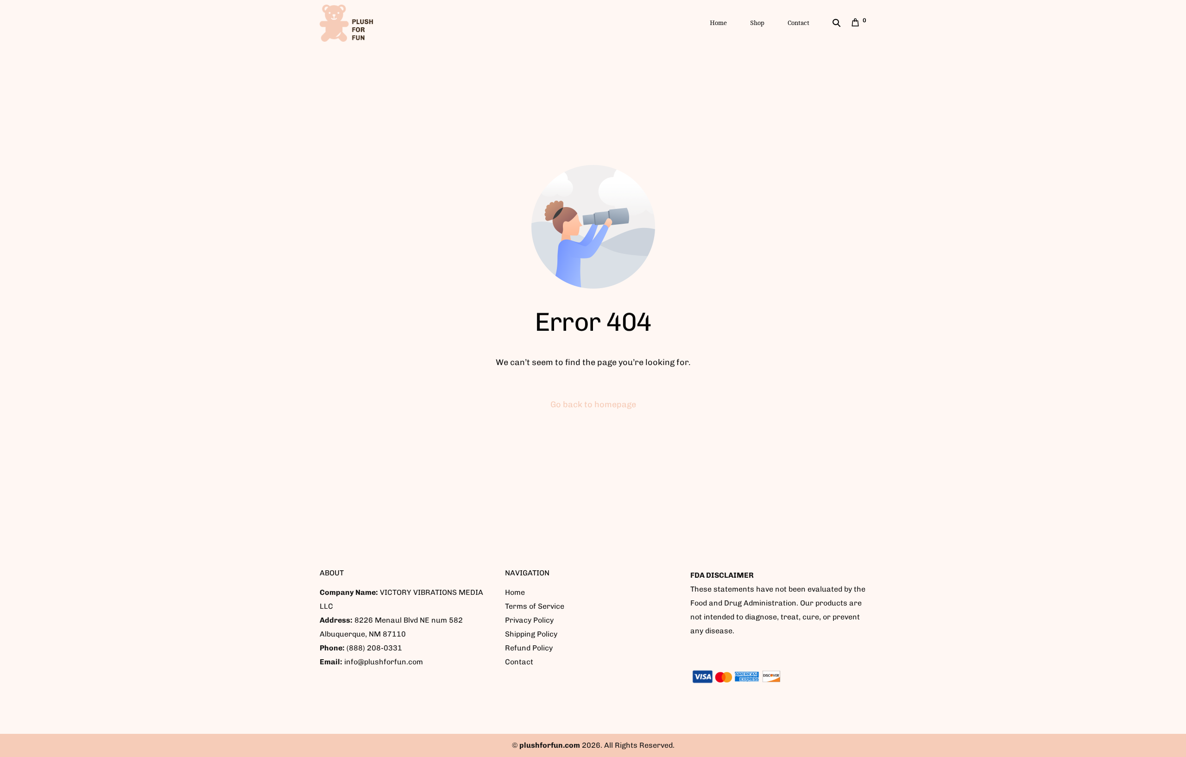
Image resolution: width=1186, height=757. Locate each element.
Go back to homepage (593, 404)
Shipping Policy (531, 634)
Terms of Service (534, 606)
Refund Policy (529, 647)
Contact (519, 661)
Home (515, 592)
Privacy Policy (529, 620)
